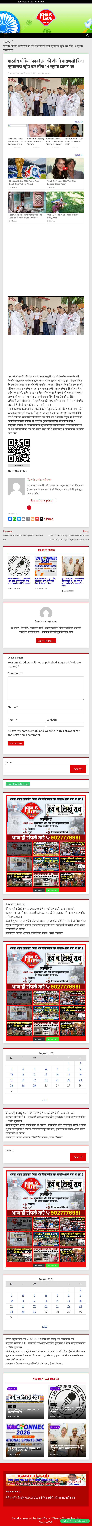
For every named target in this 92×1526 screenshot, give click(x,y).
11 (23, 1074)
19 (34, 1080)
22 (68, 1080)
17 (11, 1080)
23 (80, 1080)
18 (23, 1080)
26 (34, 1085)
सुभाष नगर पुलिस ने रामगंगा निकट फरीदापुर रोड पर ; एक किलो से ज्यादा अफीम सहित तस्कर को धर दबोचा (73, 582)
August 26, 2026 (14, 588)
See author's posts (41, 500)
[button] (75, 1521)
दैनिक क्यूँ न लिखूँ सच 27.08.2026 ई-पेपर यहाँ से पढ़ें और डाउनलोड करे (40, 908)
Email (13, 720)
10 (11, 1074)
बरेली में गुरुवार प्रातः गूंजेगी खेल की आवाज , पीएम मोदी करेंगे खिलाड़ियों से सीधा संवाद (45, 581)
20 (46, 1080)
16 (80, 1074)
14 (57, 1074)
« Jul (44, 1100)
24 (11, 1085)
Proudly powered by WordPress (31, 1518)
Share (48, 519)
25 (23, 1085)
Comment (15, 673)
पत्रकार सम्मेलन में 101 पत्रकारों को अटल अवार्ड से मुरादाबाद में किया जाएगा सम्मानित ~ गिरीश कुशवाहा (19, 581)
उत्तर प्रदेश (41, 73)
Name (13, 707)
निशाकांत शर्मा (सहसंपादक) (16, 73)
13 (46, 1074)
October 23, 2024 (31, 73)
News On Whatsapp (18, 784)
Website (52, 720)
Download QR (19, 465)
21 (57, 1080)
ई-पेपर (10, 1406)
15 (69, 1074)
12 (34, 1074)
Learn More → (46, 640)
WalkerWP (45, 1522)
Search (10, 762)
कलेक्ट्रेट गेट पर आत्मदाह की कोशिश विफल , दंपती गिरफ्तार (34, 933)
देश (14, 1406)
